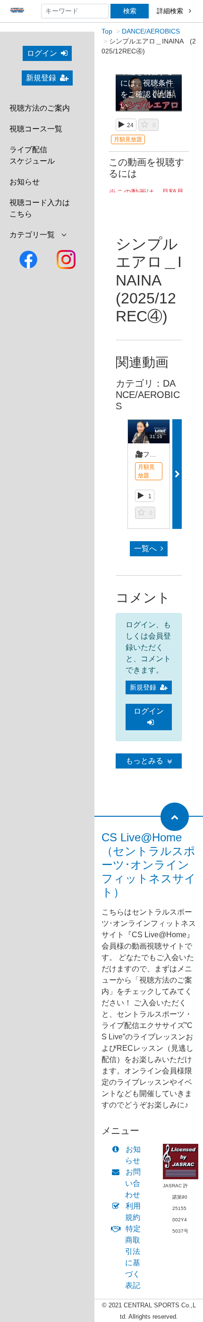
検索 (129, 11)
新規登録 (41, 78)
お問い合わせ (133, 1183)
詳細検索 (171, 11)
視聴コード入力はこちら (39, 208)
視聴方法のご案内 (39, 108)
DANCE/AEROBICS (151, 31)
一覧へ (145, 548)
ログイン (42, 53)
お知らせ (24, 182)
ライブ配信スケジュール (32, 155)
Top (107, 31)
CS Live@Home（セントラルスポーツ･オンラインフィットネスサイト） (149, 864)
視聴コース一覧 (35, 129)
